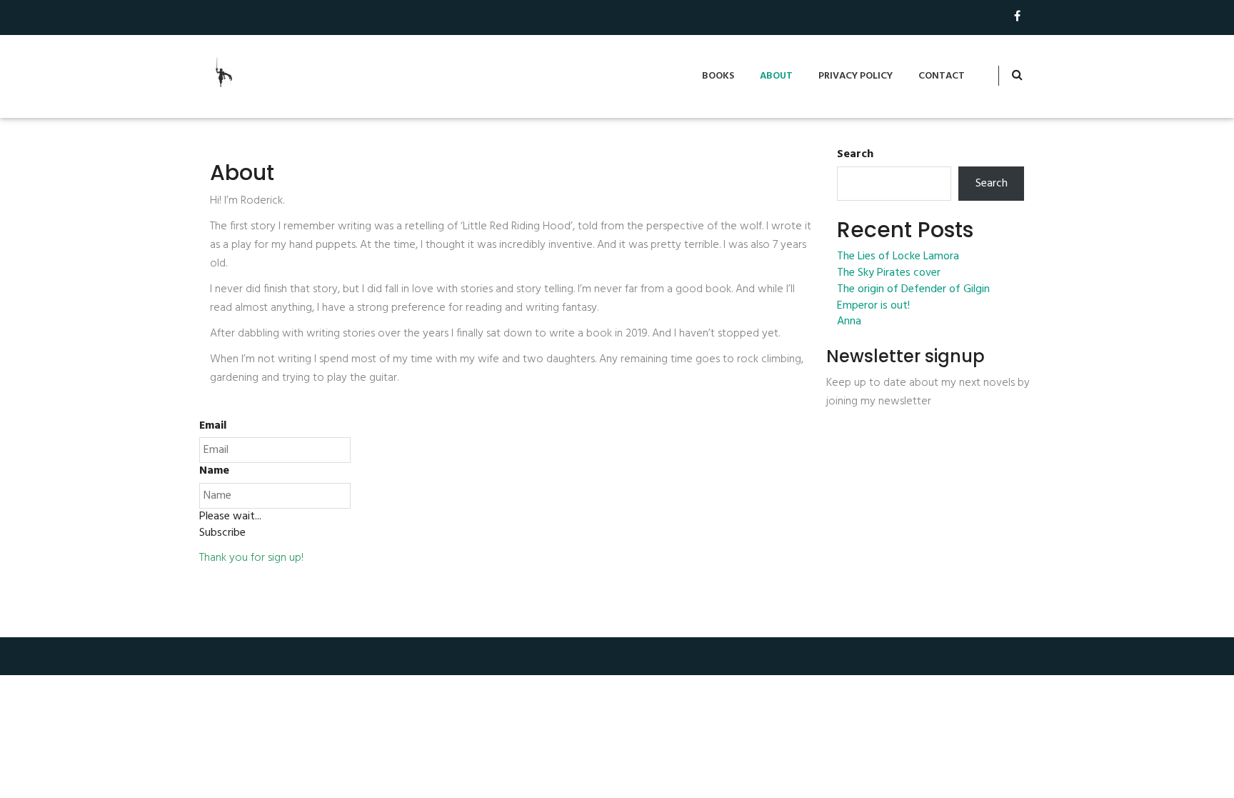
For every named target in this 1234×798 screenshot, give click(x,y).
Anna (849, 322)
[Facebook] (1017, 17)
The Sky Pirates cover (888, 273)
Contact (941, 76)
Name (214, 471)
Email (212, 426)
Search (855, 154)
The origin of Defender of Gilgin (913, 289)
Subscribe (222, 533)
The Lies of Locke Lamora (898, 257)
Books (718, 76)
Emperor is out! (873, 306)
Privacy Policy (855, 76)
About (776, 76)
